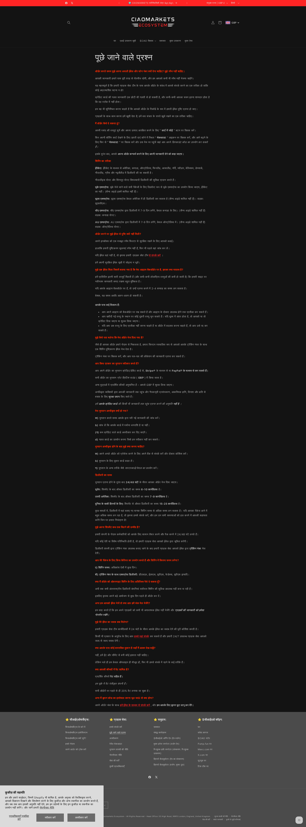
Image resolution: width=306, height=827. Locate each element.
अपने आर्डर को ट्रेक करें (75, 749)
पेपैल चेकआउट (115, 743)
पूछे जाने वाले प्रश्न (117, 732)
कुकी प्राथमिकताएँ (117, 766)
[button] (68, 22)
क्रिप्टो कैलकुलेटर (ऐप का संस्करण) (169, 759)
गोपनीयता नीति (47, 807)
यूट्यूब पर (202, 760)
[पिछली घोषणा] (119, 3)
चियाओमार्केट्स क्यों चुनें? (75, 738)
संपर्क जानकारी (218, 819)
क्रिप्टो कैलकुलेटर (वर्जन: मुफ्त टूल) (169, 764)
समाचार (157, 726)
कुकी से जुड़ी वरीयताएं (233, 819)
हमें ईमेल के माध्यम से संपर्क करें (135, 705)
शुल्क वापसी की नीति (221, 816)
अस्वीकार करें (81, 817)
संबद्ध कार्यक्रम (160, 732)
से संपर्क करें (155, 255)
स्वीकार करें (50, 817)
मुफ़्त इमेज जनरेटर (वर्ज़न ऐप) (166, 743)
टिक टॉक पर (203, 766)
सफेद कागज (203, 732)
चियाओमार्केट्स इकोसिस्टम (76, 732)
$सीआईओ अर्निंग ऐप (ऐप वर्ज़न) (167, 738)
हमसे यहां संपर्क (141, 636)
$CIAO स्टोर (204, 738)
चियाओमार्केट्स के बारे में (75, 726)
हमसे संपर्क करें (115, 726)
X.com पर (203, 755)
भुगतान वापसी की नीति (118, 749)
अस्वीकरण (113, 738)
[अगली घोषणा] (186, 3)
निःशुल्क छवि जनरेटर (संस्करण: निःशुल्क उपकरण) (171, 751)
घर (199, 726)
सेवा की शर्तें (114, 760)
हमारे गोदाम (70, 743)
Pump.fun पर (205, 743)
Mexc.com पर (205, 749)
